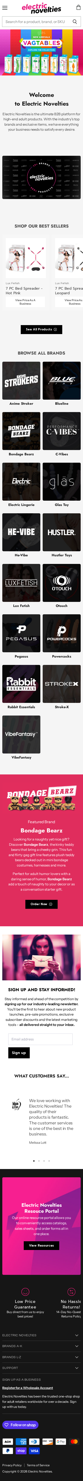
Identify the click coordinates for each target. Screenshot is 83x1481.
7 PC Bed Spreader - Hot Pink (24, 291)
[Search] (75, 21)
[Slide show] (41, 52)
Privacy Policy (12, 1465)
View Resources (41, 1245)
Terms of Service (38, 1465)
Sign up (19, 1052)
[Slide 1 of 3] (41, 52)
